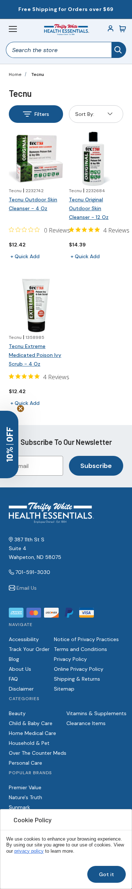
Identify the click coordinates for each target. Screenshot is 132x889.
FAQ (13, 679)
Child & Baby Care (30, 723)
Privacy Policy (70, 659)
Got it (106, 874)
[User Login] (110, 29)
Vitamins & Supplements (96, 713)
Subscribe (96, 465)
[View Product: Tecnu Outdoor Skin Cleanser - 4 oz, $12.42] (36, 159)
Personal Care (25, 763)
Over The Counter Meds (37, 753)
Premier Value (25, 787)
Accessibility (24, 639)
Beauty (17, 713)
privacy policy (29, 851)
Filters (41, 114)
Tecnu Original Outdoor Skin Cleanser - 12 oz (89, 208)
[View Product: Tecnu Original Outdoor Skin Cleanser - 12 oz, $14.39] (96, 159)
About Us (20, 669)
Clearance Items (86, 723)
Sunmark (19, 807)
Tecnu (37, 74)
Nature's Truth (25, 797)
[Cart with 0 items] (122, 29)
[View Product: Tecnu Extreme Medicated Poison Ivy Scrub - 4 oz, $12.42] (36, 305)
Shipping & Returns (77, 679)
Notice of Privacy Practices (86, 639)
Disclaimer (21, 688)
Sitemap (64, 688)
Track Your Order (29, 649)
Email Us (26, 588)
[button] (9, 444)
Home (15, 74)
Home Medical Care (32, 733)
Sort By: (84, 116)
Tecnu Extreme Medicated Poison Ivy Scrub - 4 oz (35, 355)
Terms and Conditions (80, 649)
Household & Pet (29, 743)
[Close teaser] (20, 408)
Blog (14, 659)
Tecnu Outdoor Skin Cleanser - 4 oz (33, 204)
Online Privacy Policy (78, 669)
